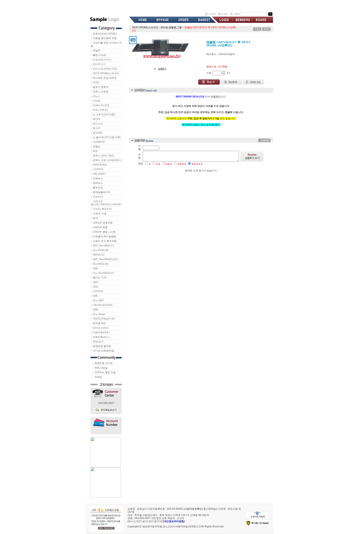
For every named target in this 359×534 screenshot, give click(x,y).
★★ (158, 163)
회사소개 (133, 521)
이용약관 (157, 521)
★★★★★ (197, 163)
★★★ (168, 163)
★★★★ (181, 163)
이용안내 (145, 521)
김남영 (180, 518)
